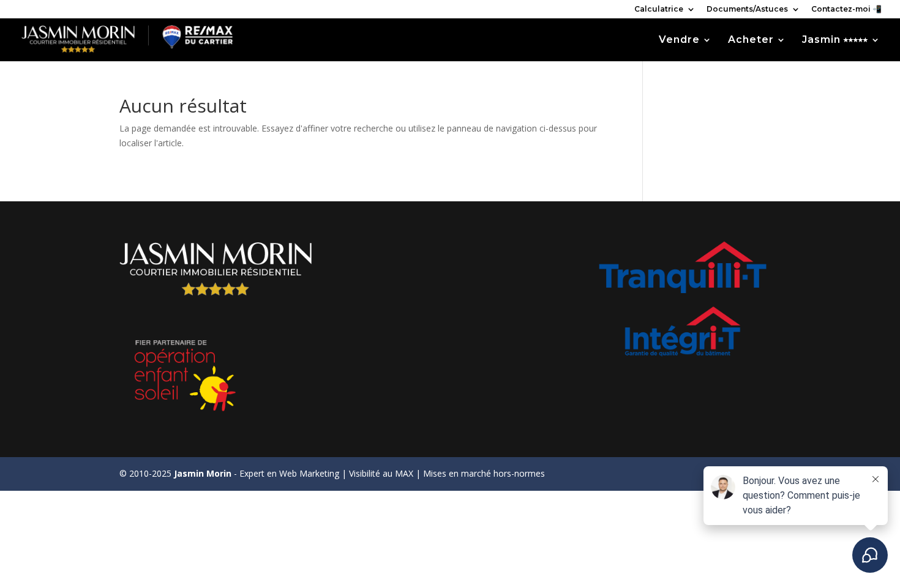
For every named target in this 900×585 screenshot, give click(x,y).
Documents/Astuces (747, 9)
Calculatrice (658, 9)
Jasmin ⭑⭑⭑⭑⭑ (835, 40)
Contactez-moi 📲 (846, 9)
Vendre (679, 40)
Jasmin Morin (202, 473)
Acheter (751, 40)
